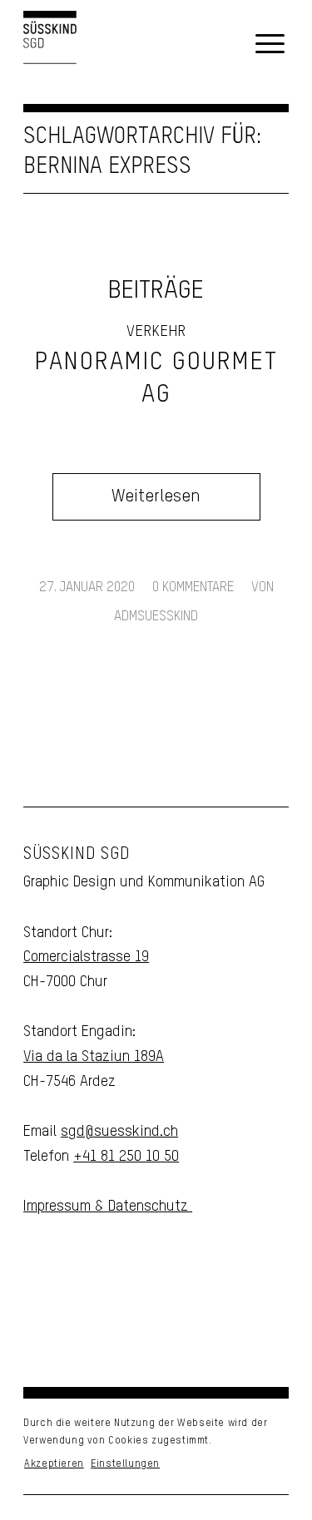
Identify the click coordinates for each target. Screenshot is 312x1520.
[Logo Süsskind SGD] (50, 44)
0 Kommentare (193, 587)
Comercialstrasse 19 (86, 957)
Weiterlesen (156, 497)
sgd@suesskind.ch (119, 1131)
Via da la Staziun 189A (93, 1056)
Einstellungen (125, 1464)
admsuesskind (156, 616)
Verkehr (156, 331)
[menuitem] (270, 45)
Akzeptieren (54, 1464)
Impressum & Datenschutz (107, 1206)
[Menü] (270, 45)
